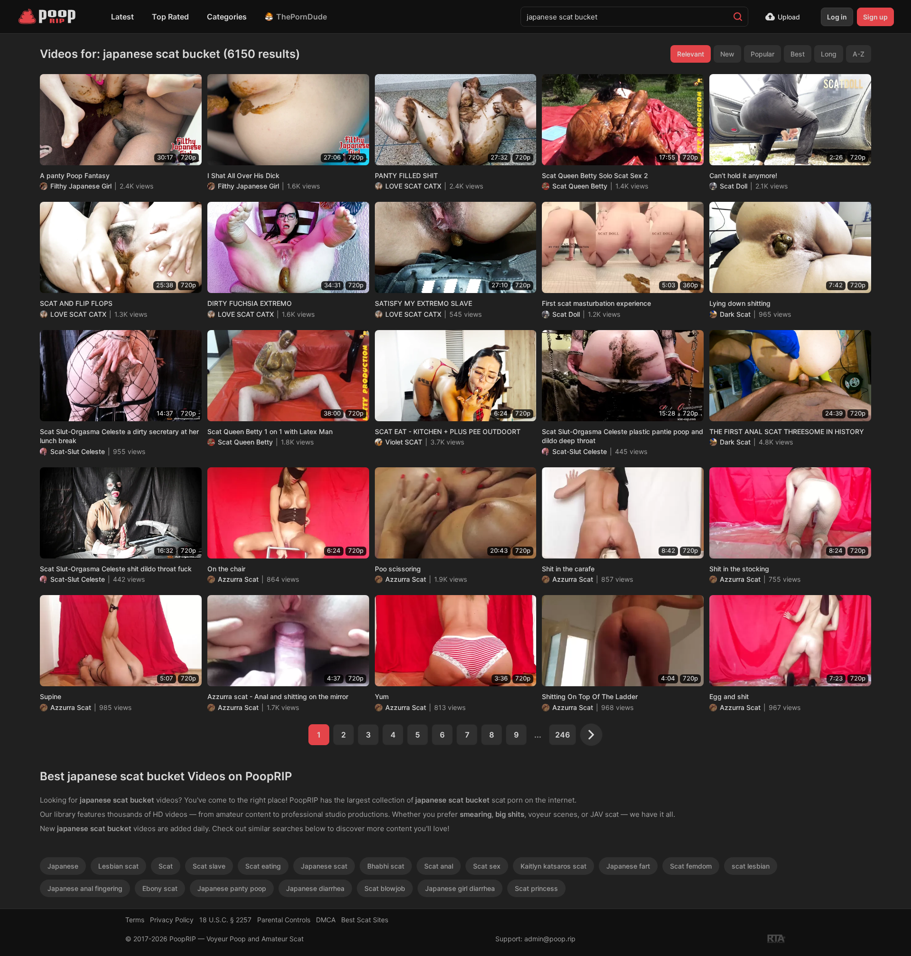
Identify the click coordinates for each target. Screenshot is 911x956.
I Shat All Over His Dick (243, 175)
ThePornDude (301, 16)
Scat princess (536, 888)
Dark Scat (735, 314)
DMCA (325, 920)
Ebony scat (159, 888)
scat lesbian (751, 866)
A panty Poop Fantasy (75, 175)
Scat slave (209, 866)
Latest (122, 16)
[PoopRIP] (48, 16)
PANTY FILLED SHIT (406, 175)
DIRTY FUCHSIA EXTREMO (249, 303)
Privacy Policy (172, 920)
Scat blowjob (384, 888)
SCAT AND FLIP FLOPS (76, 303)
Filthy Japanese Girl (81, 186)
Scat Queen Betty (579, 186)
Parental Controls (283, 920)
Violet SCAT (403, 442)
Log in (837, 17)
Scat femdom (691, 866)
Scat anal (438, 866)
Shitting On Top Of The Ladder (590, 696)
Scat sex (487, 866)
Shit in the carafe (568, 569)
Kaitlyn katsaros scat (553, 866)
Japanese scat (324, 866)
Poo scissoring (398, 569)
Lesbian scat (118, 866)
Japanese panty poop (231, 888)
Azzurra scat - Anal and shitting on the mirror (277, 696)
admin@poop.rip (550, 939)
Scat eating (263, 866)
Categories (227, 16)
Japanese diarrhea (315, 888)
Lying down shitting (740, 303)
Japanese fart (628, 866)
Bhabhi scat (385, 866)
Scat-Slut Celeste (77, 451)
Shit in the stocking (739, 569)
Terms (134, 920)
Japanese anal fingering (84, 888)
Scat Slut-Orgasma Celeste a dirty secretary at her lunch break (119, 436)
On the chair (226, 569)
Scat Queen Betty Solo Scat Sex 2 (595, 175)
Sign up (875, 17)
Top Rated (170, 16)
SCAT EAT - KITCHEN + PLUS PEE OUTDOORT (448, 431)
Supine (50, 696)
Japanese (62, 866)
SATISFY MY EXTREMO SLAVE (423, 303)
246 (562, 734)
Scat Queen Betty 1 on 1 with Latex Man (270, 431)
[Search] (737, 16)
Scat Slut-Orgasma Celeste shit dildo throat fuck (116, 569)
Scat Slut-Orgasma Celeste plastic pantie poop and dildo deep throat (622, 436)
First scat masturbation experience (596, 303)
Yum (382, 696)
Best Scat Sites (364, 920)
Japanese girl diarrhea (460, 888)
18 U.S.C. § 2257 (225, 920)
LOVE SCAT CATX (413, 186)
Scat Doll (733, 186)
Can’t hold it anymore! (743, 175)
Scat (165, 866)
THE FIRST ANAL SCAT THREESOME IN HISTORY (786, 431)
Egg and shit (729, 696)
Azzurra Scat (238, 579)
